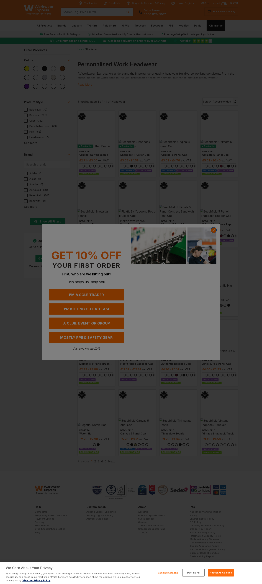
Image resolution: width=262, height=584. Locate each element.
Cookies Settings (168, 572)
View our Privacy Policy (36, 580)
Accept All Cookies (221, 572)
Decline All (193, 572)
